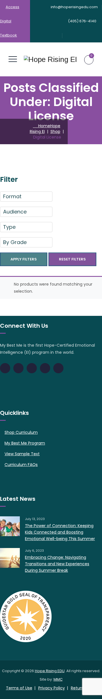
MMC (58, 679)
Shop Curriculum (21, 432)
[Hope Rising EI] (50, 59)
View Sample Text (22, 454)
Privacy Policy (51, 688)
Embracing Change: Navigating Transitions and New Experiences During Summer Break (57, 564)
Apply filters (23, 259)
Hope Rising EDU (50, 671)
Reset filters (72, 259)
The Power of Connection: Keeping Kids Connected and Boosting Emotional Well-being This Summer (60, 532)
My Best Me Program (25, 443)
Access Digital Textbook (9, 21)
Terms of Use (19, 688)
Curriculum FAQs (21, 464)
